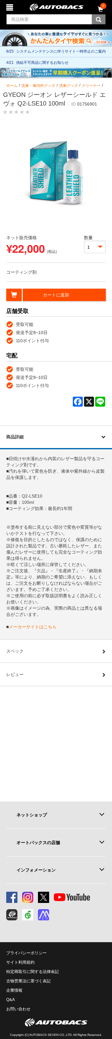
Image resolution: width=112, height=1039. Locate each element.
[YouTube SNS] (72, 897)
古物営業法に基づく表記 (28, 981)
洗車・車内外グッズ (38, 85)
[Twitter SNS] (43, 897)
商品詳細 (15, 436)
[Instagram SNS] (27, 897)
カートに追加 (56, 294)
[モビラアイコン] (43, 914)
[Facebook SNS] (11, 897)
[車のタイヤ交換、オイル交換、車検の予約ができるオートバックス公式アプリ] (11, 914)
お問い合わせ (18, 1009)
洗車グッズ (68, 85)
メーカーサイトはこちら (33, 626)
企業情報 (14, 990)
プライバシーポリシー (26, 953)
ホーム (11, 85)
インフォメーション (36, 869)
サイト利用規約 (20, 962)
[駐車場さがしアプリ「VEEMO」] (27, 914)
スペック (15, 651)
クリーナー (91, 85)
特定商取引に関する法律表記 (32, 971)
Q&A (10, 999)
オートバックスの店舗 (38, 842)
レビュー (15, 674)
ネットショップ (31, 814)
